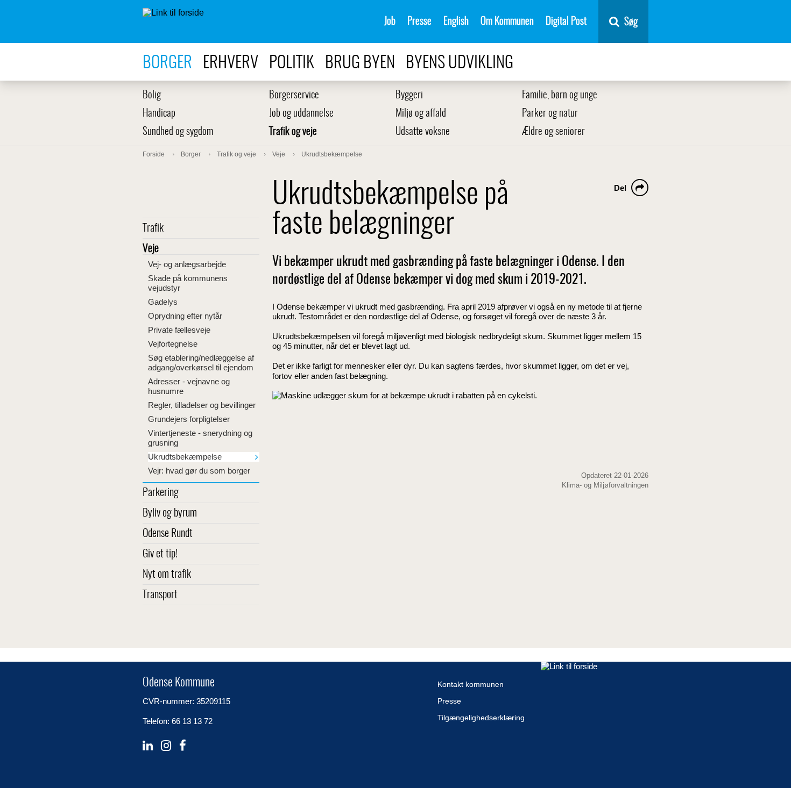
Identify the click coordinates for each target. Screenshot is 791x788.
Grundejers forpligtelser (189, 419)
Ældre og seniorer (553, 132)
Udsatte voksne (423, 132)
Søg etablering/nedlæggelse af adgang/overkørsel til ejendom (201, 362)
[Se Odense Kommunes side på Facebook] (182, 746)
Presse (419, 22)
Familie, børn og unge (559, 95)
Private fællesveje (179, 329)
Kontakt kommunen (470, 684)
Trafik (153, 228)
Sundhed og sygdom (178, 132)
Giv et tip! (160, 554)
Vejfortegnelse (172, 343)
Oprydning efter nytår (185, 315)
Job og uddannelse (301, 114)
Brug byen (360, 63)
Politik (291, 63)
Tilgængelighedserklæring (481, 717)
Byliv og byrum (170, 513)
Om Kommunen (507, 22)
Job (390, 22)
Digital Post (566, 22)
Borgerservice (294, 95)
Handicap (159, 114)
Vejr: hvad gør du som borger (199, 470)
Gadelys (163, 301)
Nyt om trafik (167, 574)
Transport (160, 595)
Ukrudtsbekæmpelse (185, 456)
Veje (151, 248)
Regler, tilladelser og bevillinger (202, 405)
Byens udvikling (459, 63)
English (456, 22)
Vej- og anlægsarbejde (187, 264)
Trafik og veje (293, 132)
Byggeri (409, 95)
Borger (167, 63)
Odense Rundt (168, 533)
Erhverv (230, 63)
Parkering (161, 493)
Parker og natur (550, 114)
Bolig (152, 95)
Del (620, 187)
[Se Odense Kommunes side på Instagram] (166, 746)
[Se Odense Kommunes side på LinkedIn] (148, 746)
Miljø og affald (421, 114)
